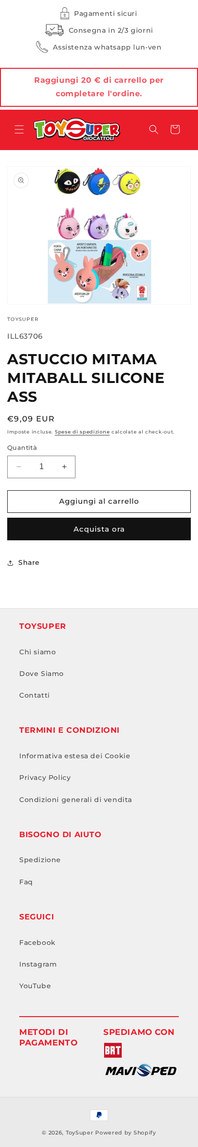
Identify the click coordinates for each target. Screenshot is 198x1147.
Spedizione (40, 859)
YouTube (35, 985)
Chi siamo (37, 652)
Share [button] (29, 562)
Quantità (22, 447)
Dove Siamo (41, 673)
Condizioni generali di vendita (75, 799)
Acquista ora (99, 529)
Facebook (37, 942)
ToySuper (80, 1132)
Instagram (38, 964)
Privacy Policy (45, 777)
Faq (26, 882)
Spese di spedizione (82, 432)
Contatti (34, 695)
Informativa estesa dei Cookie (74, 756)
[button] (19, 129)
